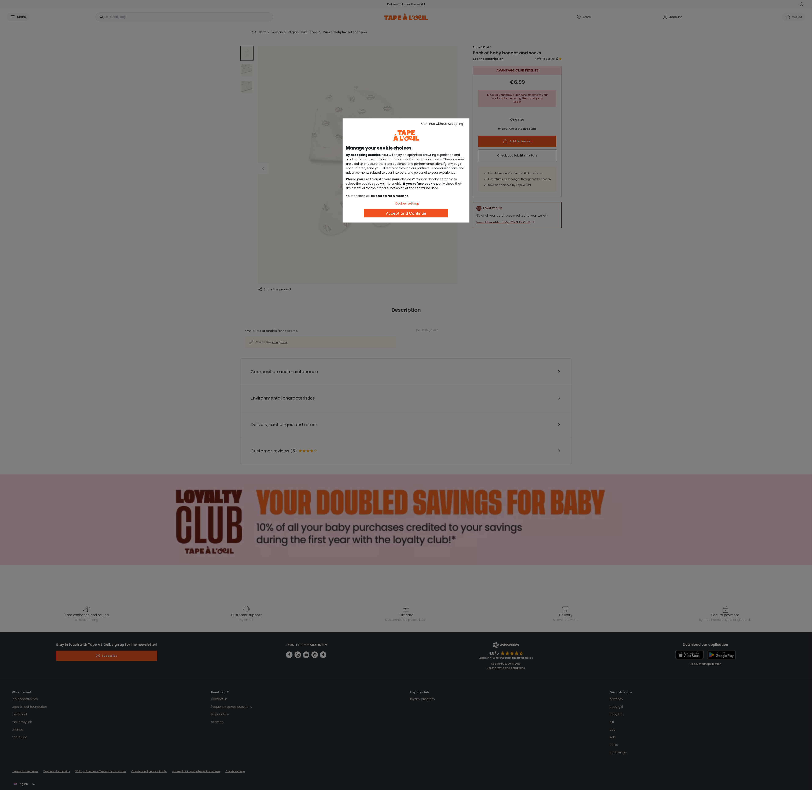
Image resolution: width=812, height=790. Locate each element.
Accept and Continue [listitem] (406, 213)
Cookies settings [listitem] (407, 203)
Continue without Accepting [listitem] (442, 124)
